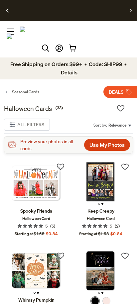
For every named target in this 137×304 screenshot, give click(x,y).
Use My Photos (107, 145)
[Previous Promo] (7, 11)
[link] (36, 183)
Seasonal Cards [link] (25, 91)
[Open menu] (10, 32)
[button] (59, 48)
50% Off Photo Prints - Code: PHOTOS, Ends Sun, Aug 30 (66, 8)
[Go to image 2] (102, 204)
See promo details (67, 13)
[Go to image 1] (99, 204)
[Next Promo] (131, 11)
